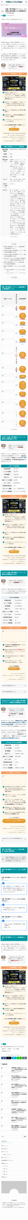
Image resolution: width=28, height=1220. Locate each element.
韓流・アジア (7, 1154)
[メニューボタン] (2, 2)
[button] (3, 1058)
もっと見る (14, 277)
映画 (5, 1163)
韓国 (5, 1174)
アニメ (5, 1145)
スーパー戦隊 (16, 1048)
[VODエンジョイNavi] (13, 2)
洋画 (5, 1168)
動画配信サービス (10, 886)
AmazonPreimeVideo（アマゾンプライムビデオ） (13, 1046)
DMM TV (4, 1048)
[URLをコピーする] (24, 1058)
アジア (5, 1166)
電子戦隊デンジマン (6, 1051)
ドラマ (5, 1151)
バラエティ (6, 1157)
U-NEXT (9, 1048)
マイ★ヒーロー (17, 712)
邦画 (5, 1171)
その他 (5, 1148)
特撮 (4, 15)
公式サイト (12, 183)
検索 (25, 1136)
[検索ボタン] (26, 2)
